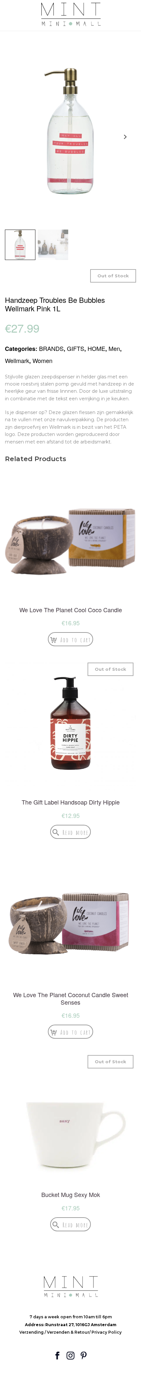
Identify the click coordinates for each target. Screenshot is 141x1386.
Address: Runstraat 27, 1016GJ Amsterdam (70, 1324)
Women (42, 360)
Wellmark (17, 360)
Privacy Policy (106, 1332)
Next (125, 137)
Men (114, 348)
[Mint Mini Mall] (70, 14)
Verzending (32, 1332)
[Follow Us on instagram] (70, 1356)
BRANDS (51, 348)
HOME (96, 348)
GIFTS (75, 348)
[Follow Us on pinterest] (84, 1356)
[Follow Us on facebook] (57, 1356)
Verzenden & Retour (68, 1332)
